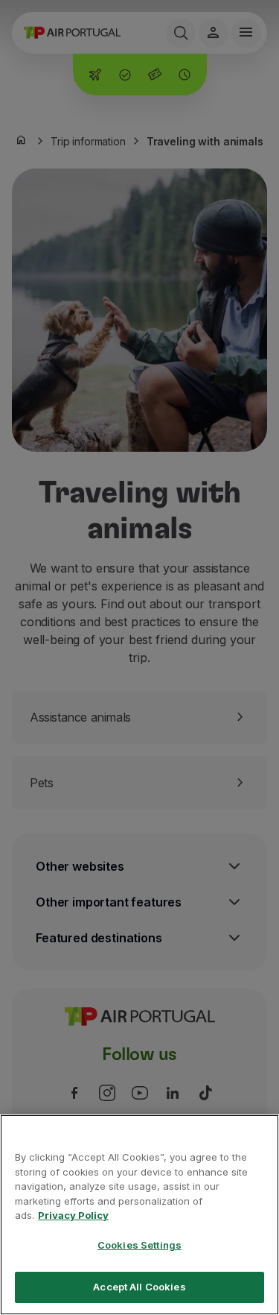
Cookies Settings (139, 1245)
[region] (139, 1214)
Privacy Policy (73, 1215)
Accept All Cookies (139, 1287)
